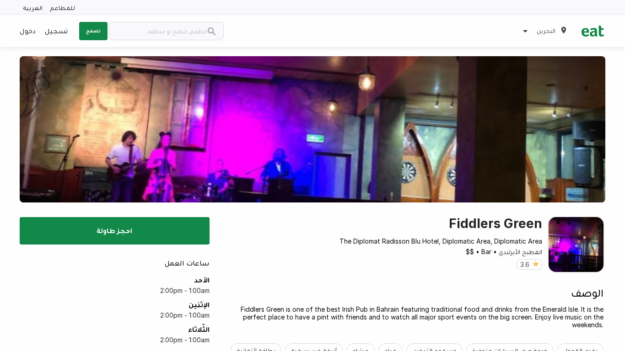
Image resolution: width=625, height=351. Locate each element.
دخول (28, 30)
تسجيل (56, 30)
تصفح (93, 30)
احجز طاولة (114, 230)
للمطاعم (62, 7)
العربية (33, 7)
